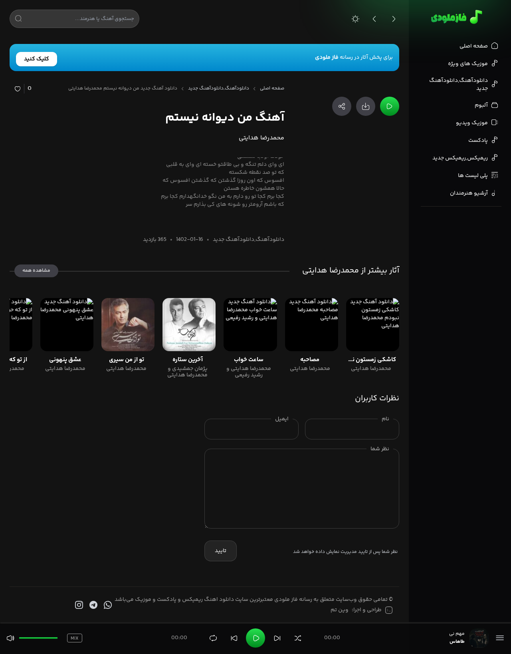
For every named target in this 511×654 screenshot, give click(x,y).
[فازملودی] (455, 17)
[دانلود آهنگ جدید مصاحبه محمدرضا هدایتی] (311, 324)
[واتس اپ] (107, 605)
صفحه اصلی (272, 88)
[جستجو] (18, 20)
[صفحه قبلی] (374, 19)
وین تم (340, 610)
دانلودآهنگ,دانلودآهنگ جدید (218, 88)
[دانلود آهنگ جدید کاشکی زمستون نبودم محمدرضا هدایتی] (372, 324)
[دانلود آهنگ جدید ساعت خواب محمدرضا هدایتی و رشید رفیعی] (250, 324)
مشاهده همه (36, 270)
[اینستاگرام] (78, 605)
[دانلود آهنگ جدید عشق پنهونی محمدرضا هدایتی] (66, 324)
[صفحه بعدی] (393, 19)
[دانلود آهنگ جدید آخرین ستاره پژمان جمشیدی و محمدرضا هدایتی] (189, 324)
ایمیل (282, 419)
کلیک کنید (36, 59)
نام (385, 419)
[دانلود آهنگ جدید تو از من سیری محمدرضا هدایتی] (127, 324)
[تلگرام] (92, 605)
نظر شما (379, 449)
